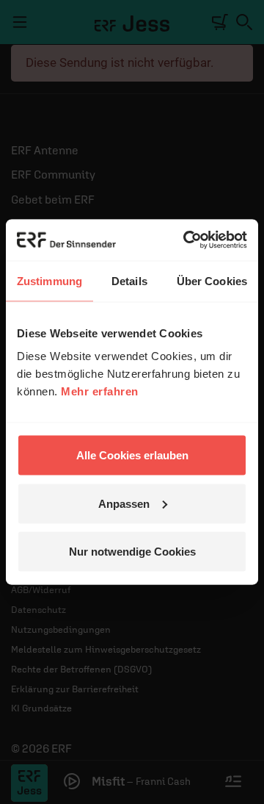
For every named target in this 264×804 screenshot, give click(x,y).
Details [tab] (129, 280)
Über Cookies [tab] (212, 280)
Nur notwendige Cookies (132, 551)
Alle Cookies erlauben (132, 455)
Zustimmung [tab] (49, 280)
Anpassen (124, 503)
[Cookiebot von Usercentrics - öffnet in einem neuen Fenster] (186, 240)
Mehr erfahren (100, 391)
